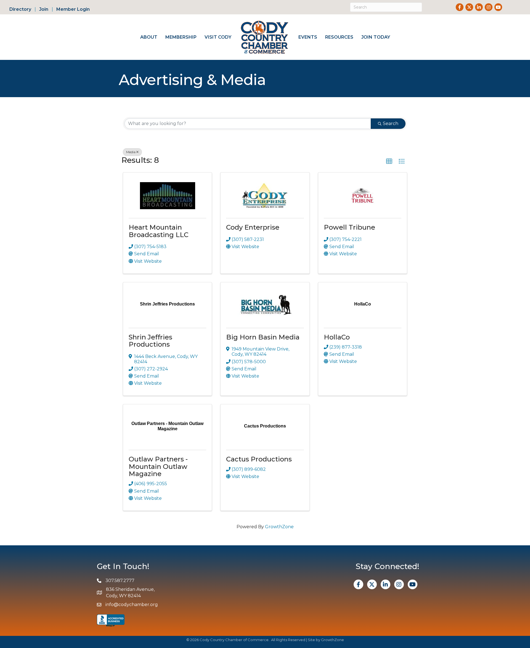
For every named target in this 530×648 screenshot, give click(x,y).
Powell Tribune (349, 227)
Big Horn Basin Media (263, 337)
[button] (389, 161)
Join (43, 9)
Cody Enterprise (252, 227)
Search (390, 123)
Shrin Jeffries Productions (150, 340)
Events (307, 37)
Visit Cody (218, 37)
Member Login (73, 9)
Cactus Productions (259, 459)
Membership (181, 37)
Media (131, 152)
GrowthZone (279, 526)
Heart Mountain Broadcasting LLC (159, 230)
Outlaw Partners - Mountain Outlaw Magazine (158, 466)
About (148, 37)
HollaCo (337, 337)
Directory (20, 9)
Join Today (375, 37)
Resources (339, 37)
